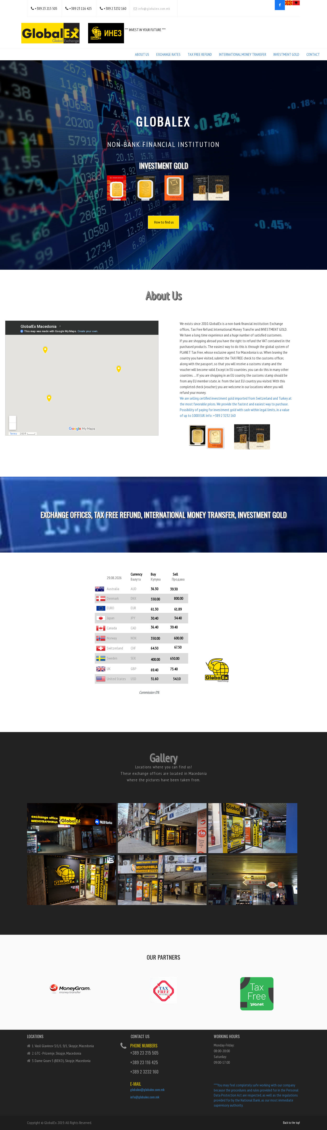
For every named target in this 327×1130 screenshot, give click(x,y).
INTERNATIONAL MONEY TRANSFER (242, 54)
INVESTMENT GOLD (286, 54)
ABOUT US (142, 54)
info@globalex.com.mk (153, 8)
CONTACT (313, 54)
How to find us (164, 222)
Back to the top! (291, 1123)
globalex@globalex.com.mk (147, 1089)
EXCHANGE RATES (168, 54)
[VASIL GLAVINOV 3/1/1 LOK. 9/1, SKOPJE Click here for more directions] (71, 820)
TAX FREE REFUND (200, 54)
